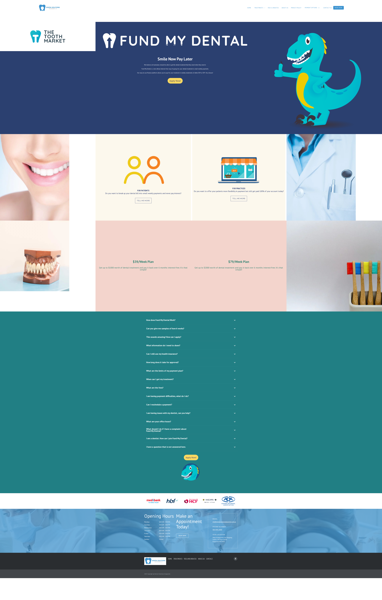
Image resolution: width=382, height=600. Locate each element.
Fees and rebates (190, 559)
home (249, 8)
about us (285, 8)
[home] (49, 8)
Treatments (177, 559)
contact (209, 559)
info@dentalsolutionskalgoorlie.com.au (224, 522)
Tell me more (143, 201)
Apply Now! (175, 80)
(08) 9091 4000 (217, 530)
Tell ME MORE (238, 199)
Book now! (182, 535)
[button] (259, 8)
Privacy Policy (296, 8)
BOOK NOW (338, 8)
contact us (327, 8)
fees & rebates (273, 8)
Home (170, 559)
